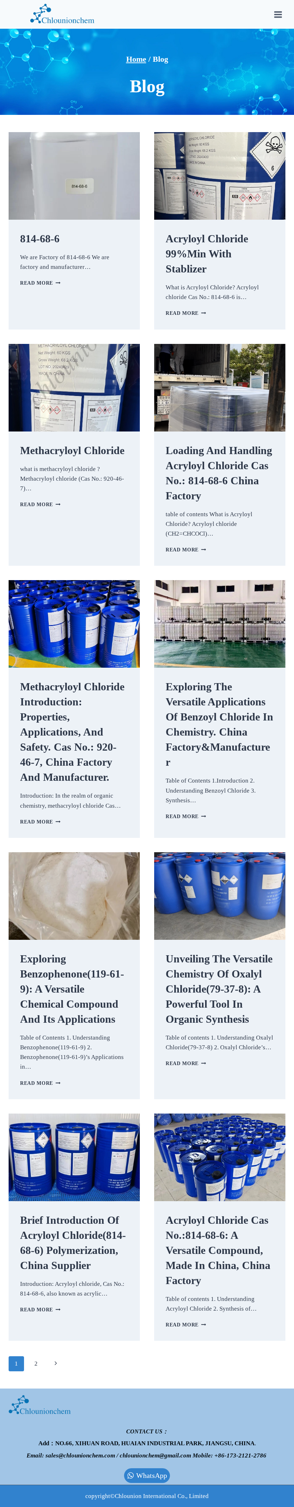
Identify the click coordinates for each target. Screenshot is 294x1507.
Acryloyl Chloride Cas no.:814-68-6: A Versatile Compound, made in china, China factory (218, 1250)
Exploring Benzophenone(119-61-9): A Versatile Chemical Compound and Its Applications (72, 989)
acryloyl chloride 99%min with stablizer (207, 254)
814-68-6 (40, 238)
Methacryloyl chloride (72, 450)
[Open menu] (277, 14)
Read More (40, 283)
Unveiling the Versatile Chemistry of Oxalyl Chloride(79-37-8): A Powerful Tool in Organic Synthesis (219, 989)
